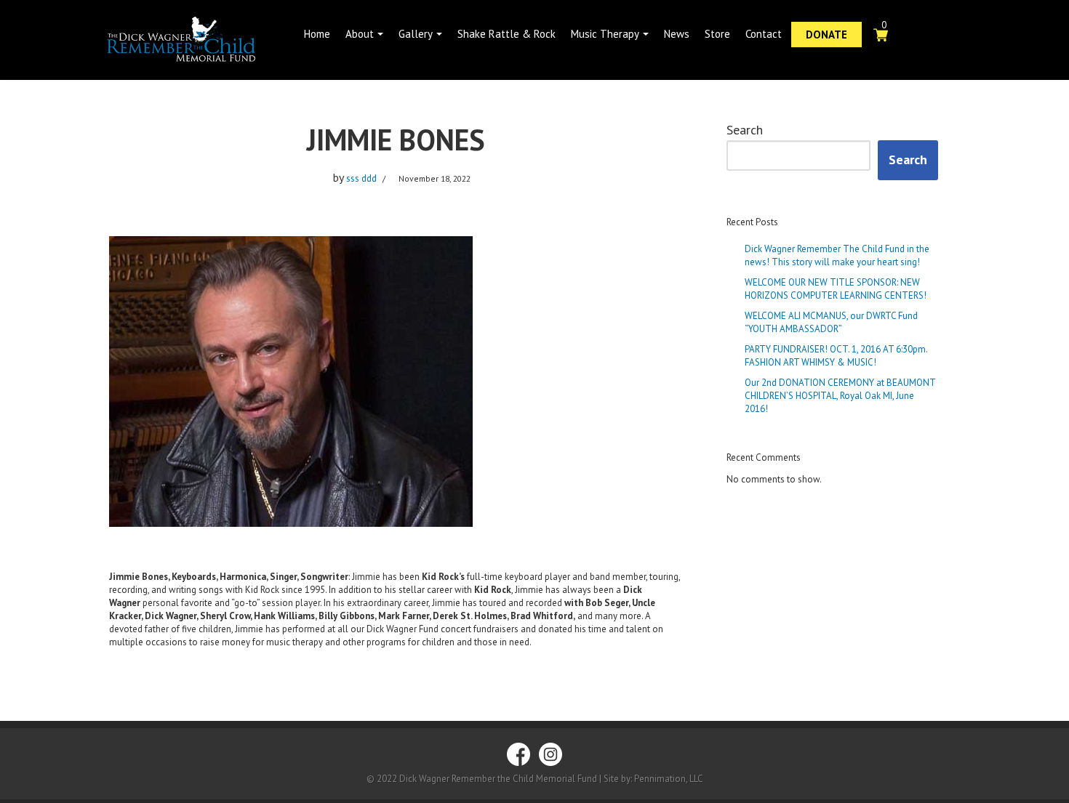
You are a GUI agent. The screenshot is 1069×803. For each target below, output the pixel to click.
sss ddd (361, 178)
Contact (763, 34)
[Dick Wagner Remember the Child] (200, 40)
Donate (826, 34)
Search (744, 130)
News (676, 34)
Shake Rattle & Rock (506, 34)
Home (317, 34)
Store (717, 34)
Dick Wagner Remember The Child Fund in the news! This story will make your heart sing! (837, 255)
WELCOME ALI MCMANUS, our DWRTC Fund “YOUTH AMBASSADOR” (831, 322)
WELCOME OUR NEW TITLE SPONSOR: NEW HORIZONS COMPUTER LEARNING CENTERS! (835, 289)
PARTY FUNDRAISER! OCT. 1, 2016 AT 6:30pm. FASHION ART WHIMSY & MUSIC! (836, 355)
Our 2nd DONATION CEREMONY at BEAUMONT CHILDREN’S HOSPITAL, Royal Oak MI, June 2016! (840, 395)
